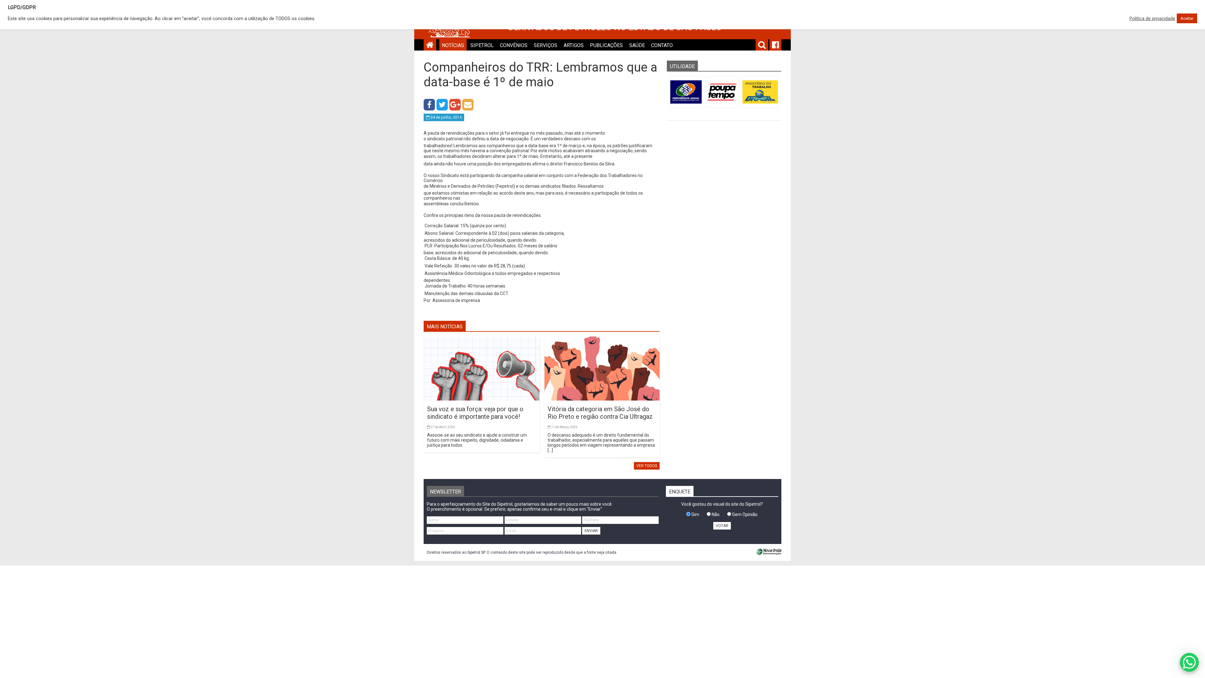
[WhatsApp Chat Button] (1189, 662)
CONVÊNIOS (514, 45)
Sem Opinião (744, 514)
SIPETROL (482, 45)
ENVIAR (591, 531)
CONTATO (662, 45)
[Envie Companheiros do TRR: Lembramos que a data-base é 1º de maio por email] (468, 104)
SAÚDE (637, 45)
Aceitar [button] (1187, 18)
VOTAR (722, 526)
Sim (694, 514)
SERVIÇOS (545, 45)
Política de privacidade (1152, 18)
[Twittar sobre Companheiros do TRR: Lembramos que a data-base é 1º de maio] (442, 104)
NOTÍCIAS (453, 45)
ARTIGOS (574, 45)
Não (715, 514)
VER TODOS (646, 466)
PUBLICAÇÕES (606, 45)
